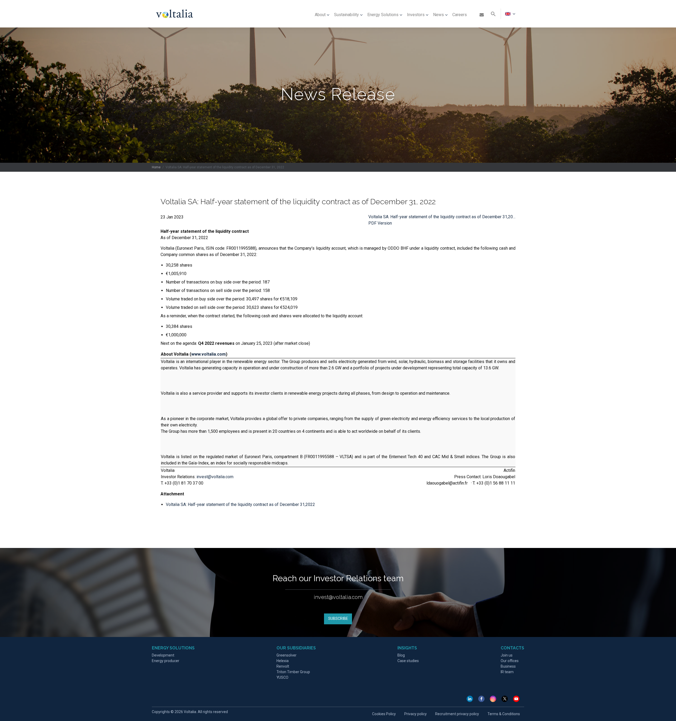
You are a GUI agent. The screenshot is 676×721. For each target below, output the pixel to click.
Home (156, 167)
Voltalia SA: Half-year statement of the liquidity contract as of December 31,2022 (240, 504)
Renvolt (282, 666)
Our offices (510, 661)
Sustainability (346, 14)
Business (508, 666)
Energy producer (165, 661)
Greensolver (286, 655)
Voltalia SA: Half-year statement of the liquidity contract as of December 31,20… (441, 216)
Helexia (282, 661)
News (438, 14)
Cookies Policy (384, 714)
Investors (416, 14)
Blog (401, 655)
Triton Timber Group (293, 672)
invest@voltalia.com (214, 476)
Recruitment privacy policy (457, 714)
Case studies (408, 661)
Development (163, 655)
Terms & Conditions (503, 714)
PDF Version (380, 223)
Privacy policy (415, 714)
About (320, 14)
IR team (507, 672)
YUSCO (282, 677)
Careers (459, 14)
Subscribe (338, 618)
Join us (507, 655)
